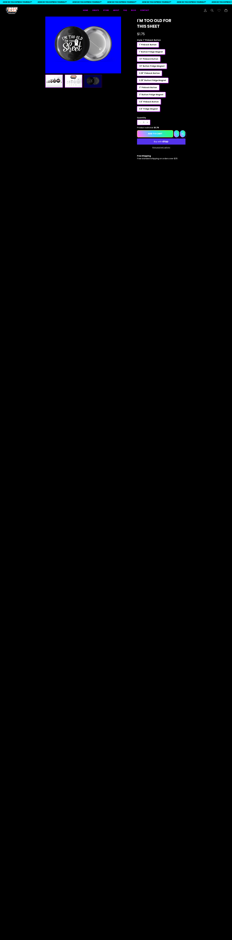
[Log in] (205, 10)
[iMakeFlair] (12, 10)
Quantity (141, 117)
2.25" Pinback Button (149, 73)
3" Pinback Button (148, 87)
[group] (54, 81)
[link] (219, 10)
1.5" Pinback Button (148, 59)
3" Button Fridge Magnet (151, 94)
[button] (212, 10)
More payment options (161, 147)
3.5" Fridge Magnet (148, 109)
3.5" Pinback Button (149, 101)
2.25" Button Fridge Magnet (152, 80)
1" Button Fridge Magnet (151, 52)
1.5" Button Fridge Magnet (152, 66)
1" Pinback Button (147, 44)
